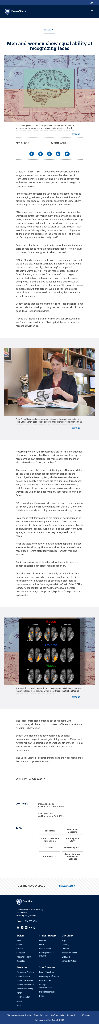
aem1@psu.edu (45, 813)
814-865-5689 (56, 816)
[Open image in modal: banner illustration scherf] (49, 88)
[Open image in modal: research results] (49, 651)
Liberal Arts (49, 856)
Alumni (49, 847)
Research (49, 30)
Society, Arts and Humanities (49, 839)
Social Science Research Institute (72, 856)
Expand (76, 134)
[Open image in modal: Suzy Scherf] (49, 382)
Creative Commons (64, 131)
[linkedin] (49, 154)
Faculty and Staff (72, 839)
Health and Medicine (72, 830)
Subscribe (66, 885)
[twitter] (40, 154)
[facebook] (31, 154)
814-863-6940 (56, 806)
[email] (58, 154)
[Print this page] (67, 154)
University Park (72, 847)
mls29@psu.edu (46, 804)
